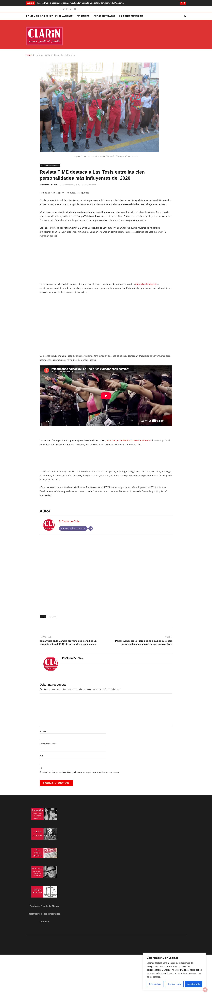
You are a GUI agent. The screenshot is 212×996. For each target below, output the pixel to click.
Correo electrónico (48, 743)
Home (29, 55)
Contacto (44, 921)
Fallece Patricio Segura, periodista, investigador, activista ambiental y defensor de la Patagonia (80, 3)
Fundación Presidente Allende (44, 906)
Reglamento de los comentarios (44, 913)
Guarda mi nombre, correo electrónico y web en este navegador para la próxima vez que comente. (80, 772)
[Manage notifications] (205, 989)
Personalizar (155, 984)
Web (41, 756)
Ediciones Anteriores (131, 16)
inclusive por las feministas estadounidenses (129, 440)
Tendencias (83, 16)
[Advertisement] (106, 261)
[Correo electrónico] (90, 528)
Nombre (44, 731)
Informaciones (63, 16)
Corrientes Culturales (64, 55)
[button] (181, 3)
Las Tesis (52, 617)
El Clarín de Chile (49, 184)
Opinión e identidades (38, 16)
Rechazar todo (174, 984)
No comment (90, 184)
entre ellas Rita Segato (146, 283)
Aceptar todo (193, 984)
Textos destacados (104, 16)
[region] (174, 971)
